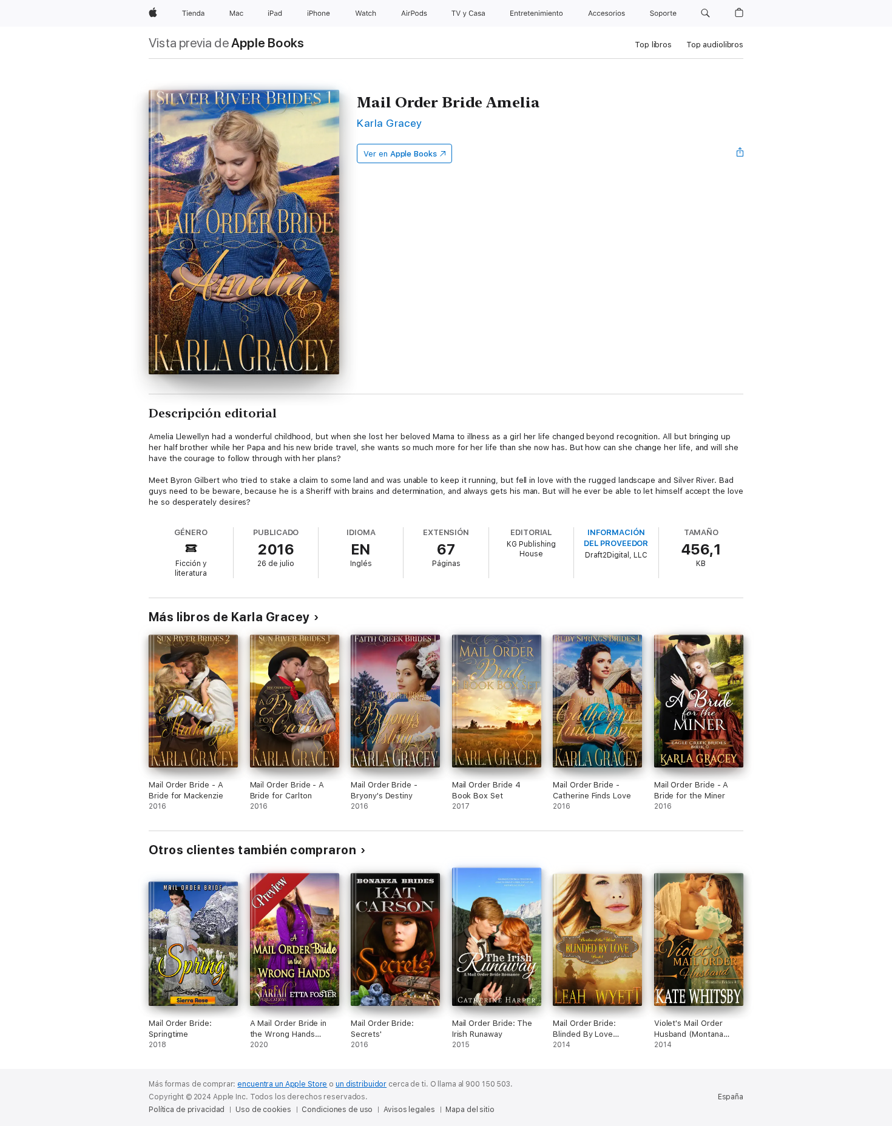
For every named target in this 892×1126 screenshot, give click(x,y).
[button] (705, 13)
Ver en (400, 153)
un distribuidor (361, 1084)
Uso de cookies (263, 1109)
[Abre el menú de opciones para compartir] (740, 153)
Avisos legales (408, 1109)
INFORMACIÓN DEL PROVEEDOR (616, 538)
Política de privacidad (187, 1109)
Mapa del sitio (469, 1109)
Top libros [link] (653, 44)
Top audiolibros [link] (714, 44)
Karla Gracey (389, 122)
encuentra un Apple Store (282, 1084)
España (730, 1097)
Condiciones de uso (337, 1109)
